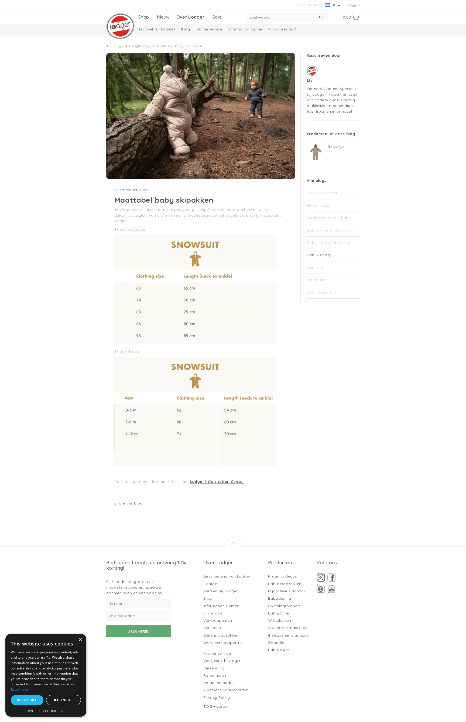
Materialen (317, 279)
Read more (19, 689)
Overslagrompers (284, 605)
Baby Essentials (321, 292)
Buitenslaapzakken (220, 635)
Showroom (213, 613)
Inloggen (353, 5)
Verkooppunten (217, 620)
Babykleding (139, 46)
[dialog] (45, 675)
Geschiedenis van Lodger (226, 576)
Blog (185, 29)
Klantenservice (308, 5)
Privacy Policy (216, 697)
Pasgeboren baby (324, 193)
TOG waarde (215, 706)
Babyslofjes (279, 613)
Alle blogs (114, 46)
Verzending (213, 668)
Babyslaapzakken (284, 583)
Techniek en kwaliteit (157, 29)
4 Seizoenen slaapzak (288, 635)
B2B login (212, 627)
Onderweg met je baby (329, 217)
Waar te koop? (282, 29)
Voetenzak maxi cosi (287, 627)
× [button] (80, 640)
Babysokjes (279, 649)
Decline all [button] (63, 700)
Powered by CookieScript (46, 711)
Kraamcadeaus (282, 576)
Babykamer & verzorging (330, 230)
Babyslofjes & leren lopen (331, 242)
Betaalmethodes (218, 682)
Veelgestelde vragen (222, 660)
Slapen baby (319, 205)
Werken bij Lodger (220, 591)
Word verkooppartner (223, 642)
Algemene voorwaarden (225, 690)
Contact (210, 583)
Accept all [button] (27, 700)
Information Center (245, 29)
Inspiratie (315, 267)
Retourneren (214, 675)
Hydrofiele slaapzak (287, 591)
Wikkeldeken (279, 620)
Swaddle (276, 642)
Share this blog (128, 503)
